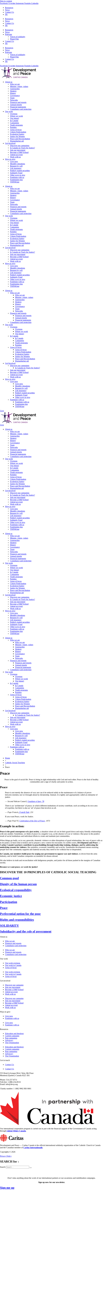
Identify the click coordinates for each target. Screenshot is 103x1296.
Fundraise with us (17, 177)
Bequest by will (16, 166)
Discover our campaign (14, 985)
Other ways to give (17, 175)
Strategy (13, 91)
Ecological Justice (17, 134)
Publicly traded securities (20, 170)
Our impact (14, 118)
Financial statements (18, 107)
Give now (14, 161)
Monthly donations (17, 164)
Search (2, 1167)
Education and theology (14, 1033)
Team (12, 98)
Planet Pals (14, 39)
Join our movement (17, 150)
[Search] (31, 1167)
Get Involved (10, 143)
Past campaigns (11, 1038)
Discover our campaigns (19, 145)
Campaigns (14, 123)
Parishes (13, 127)
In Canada (14, 120)
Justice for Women (17, 136)
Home (7, 758)
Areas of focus (16, 130)
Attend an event (16, 155)
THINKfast (14, 182)
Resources (9, 8)
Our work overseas (12, 963)
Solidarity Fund (16, 173)
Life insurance (15, 168)
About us (8, 82)
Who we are (15, 84)
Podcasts (8, 34)
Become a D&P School (19, 152)
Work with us (15, 157)
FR (6, 14)
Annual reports (16, 105)
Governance (15, 95)
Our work (9, 111)
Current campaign (12, 1036)
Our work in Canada (13, 965)
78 (36, 801)
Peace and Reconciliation (20, 139)
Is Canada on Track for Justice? (22, 148)
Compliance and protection (20, 109)
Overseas (13, 114)
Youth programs (16, 125)
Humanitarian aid (17, 141)
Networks (14, 100)
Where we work (16, 116)
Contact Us (9, 12)
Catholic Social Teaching (15, 763)
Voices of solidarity (17, 37)
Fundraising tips (16, 180)
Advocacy (9, 1040)
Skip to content (6, 1)
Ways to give (10, 159)
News (7, 10)
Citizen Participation (18, 132)
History (13, 93)
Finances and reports (18, 102)
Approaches (15, 89)
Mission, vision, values (19, 86)
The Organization (12, 1043)
